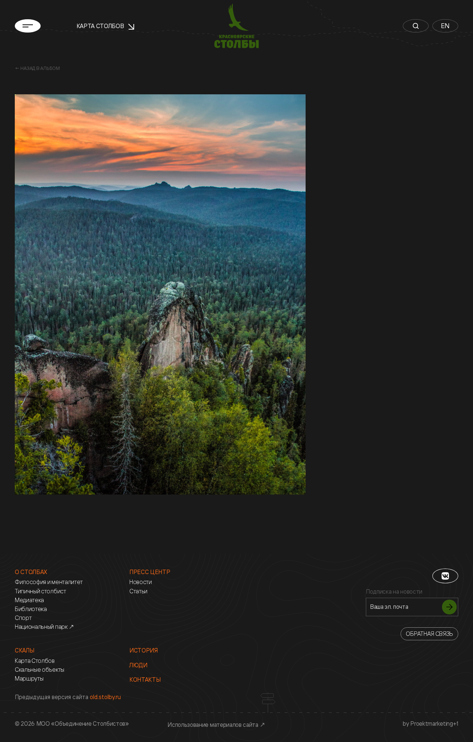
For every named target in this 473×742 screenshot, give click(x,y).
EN (445, 25)
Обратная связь (429, 633)
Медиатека (29, 600)
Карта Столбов (101, 26)
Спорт (23, 617)
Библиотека (31, 609)
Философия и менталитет (49, 582)
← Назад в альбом (37, 68)
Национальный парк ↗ (44, 626)
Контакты (144, 679)
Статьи (138, 591)
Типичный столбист (40, 591)
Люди (138, 665)
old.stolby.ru (105, 697)
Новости (140, 582)
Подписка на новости (394, 591)
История (143, 650)
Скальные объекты (39, 669)
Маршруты (29, 678)
